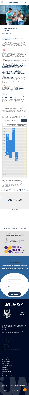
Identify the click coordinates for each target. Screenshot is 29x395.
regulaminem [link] (6, 186)
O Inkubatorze (6, 361)
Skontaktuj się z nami (8, 339)
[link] (14, 2)
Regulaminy (5, 363)
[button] (24, 2)
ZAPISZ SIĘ (14, 294)
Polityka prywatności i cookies (9, 385)
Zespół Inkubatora (7, 365)
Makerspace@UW (7, 371)
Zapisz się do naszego (11, 107)
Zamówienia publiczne (8, 375)
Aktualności (5, 359)
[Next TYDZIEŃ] (25, 120)
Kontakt (4, 377)
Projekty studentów (7, 373)
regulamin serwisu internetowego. (14, 269)
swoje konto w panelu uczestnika (13, 113)
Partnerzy (4, 369)
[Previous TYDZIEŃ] (22, 120)
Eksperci (4, 367)
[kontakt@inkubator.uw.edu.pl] (11, 349)
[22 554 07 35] (6, 347)
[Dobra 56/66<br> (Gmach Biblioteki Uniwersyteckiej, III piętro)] (14, 343)
